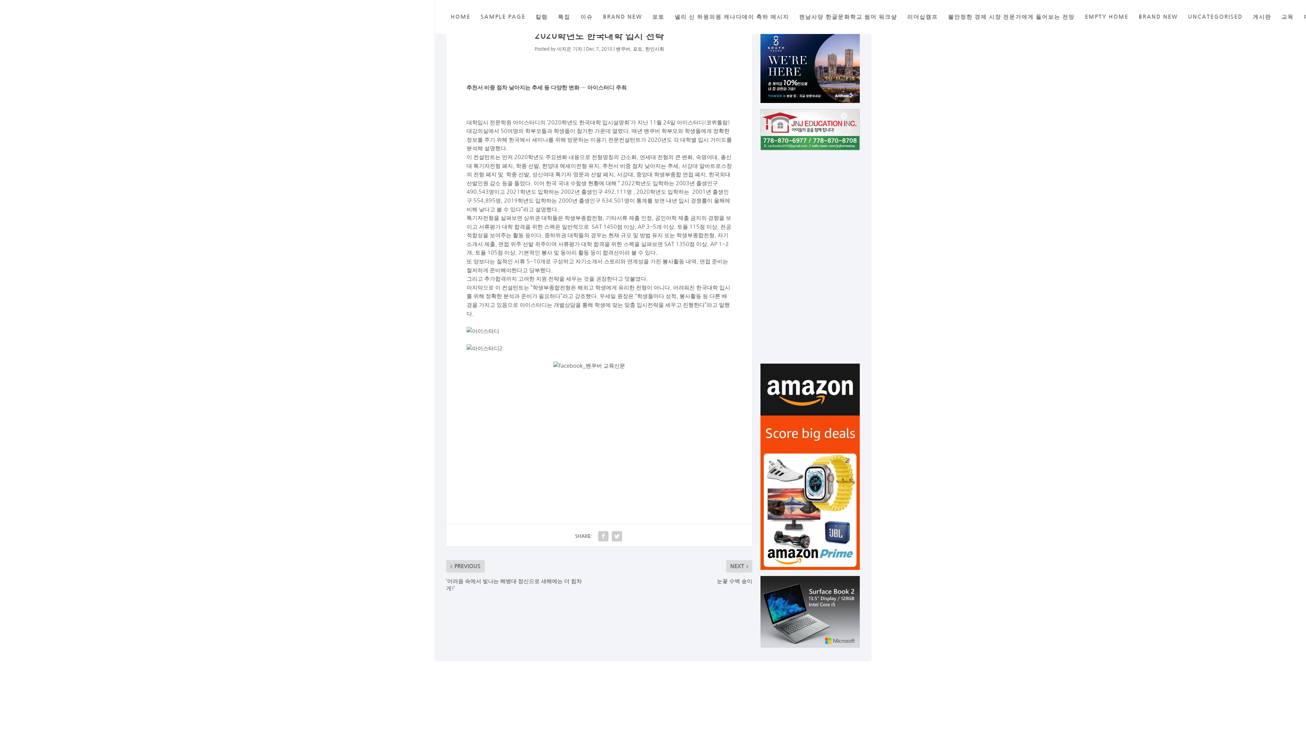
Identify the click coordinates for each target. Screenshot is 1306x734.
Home (460, 16)
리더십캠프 (922, 16)
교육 (1288, 16)
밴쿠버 (623, 49)
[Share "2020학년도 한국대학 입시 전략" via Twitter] (617, 536)
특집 (564, 16)
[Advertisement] (599, 434)
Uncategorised (1215, 16)
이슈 (587, 16)
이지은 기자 (569, 49)
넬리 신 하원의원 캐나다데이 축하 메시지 (732, 16)
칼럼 (542, 16)
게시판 (1262, 16)
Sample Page (503, 16)
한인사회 (654, 49)
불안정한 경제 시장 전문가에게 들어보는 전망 (1011, 16)
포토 (658, 16)
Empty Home (1106, 16)
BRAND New (622, 16)
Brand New (1158, 16)
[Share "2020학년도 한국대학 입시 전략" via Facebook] (603, 536)
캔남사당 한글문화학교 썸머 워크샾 (848, 16)
